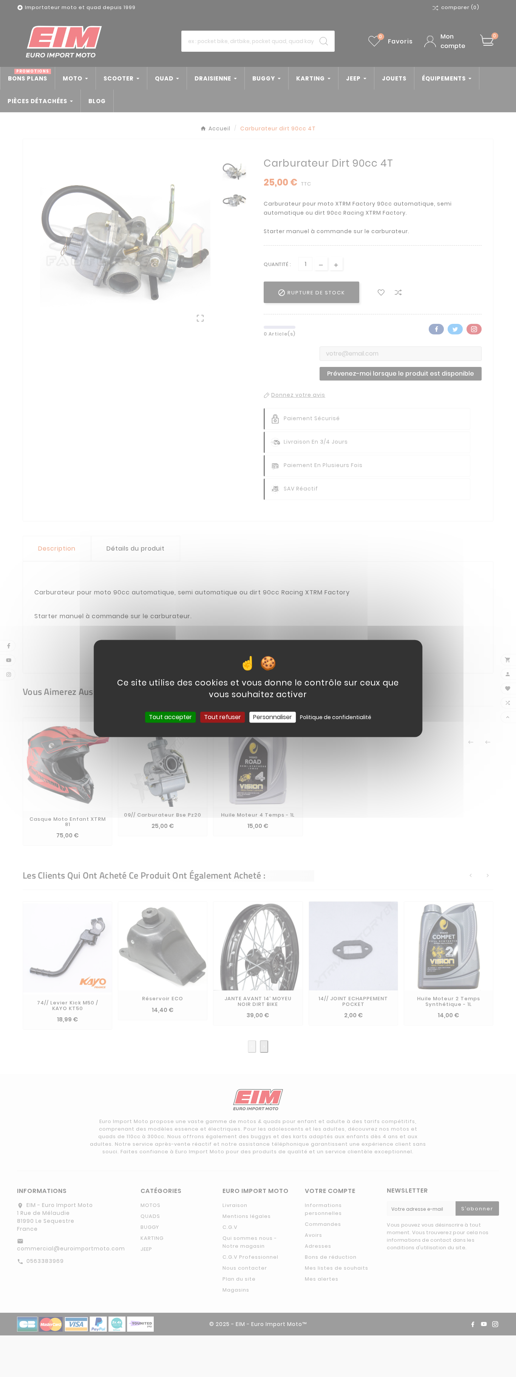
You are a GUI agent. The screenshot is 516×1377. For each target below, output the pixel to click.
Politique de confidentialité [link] (335, 717)
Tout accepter (170, 717)
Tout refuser (222, 717)
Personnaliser (272, 717)
